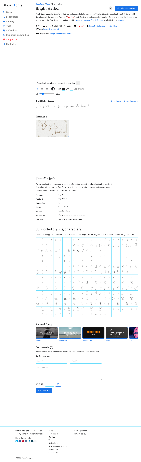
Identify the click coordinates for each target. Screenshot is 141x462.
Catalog (51, 437)
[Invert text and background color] (67, 88)
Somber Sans (87, 340)
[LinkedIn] (29, 441)
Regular (121, 20)
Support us (53, 449)
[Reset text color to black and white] (53, 88)
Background (79, 89)
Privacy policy (80, 434)
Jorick (131, 340)
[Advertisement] (16, 83)
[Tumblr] (26, 441)
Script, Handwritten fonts (60, 34)
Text (59, 89)
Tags (50, 440)
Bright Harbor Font (128, 8)
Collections (53, 443)
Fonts (50, 431)
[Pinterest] (23, 441)
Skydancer (63, 340)
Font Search (53, 434)
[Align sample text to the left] (38, 89)
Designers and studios (57, 446)
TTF (113, 101)
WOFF (127, 101)
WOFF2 (135, 101)
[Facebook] (20, 441)
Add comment (44, 390)
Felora (108, 340)
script (56, 29)
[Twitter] (16, 441)
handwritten (48, 29)
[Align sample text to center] (42, 89)
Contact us (53, 452)
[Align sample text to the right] (46, 89)
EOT (120, 101)
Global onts (12, 5)
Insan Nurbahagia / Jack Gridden (89, 20)
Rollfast (38, 340)
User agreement (80, 431)
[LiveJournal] (32, 441)
